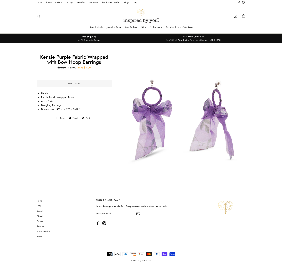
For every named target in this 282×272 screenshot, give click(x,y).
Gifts (143, 27)
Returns (40, 226)
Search (40, 210)
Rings (126, 2)
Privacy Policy (43, 231)
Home (39, 2)
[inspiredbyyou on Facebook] (98, 223)
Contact (40, 221)
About (49, 2)
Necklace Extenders (111, 2)
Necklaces (94, 2)
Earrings (69, 2)
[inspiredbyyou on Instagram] (104, 223)
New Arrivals (96, 27)
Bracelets (81, 2)
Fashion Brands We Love (179, 27)
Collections (156, 27)
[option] (89, 38)
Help (135, 2)
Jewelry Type (114, 27)
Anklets (58, 2)
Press (39, 236)
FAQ (39, 205)
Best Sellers (131, 27)
